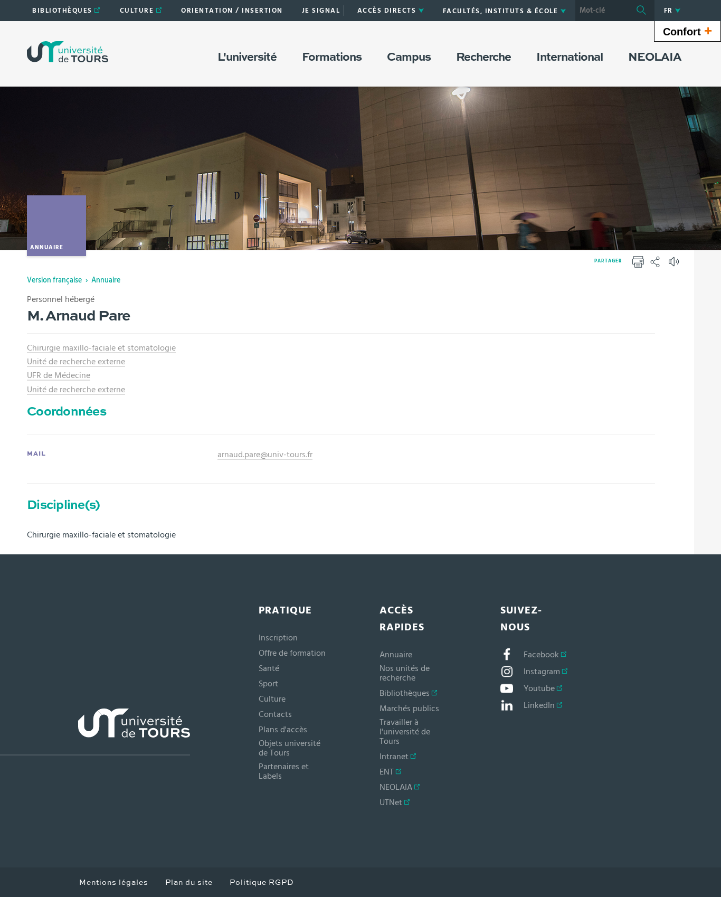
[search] (601, 10)
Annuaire (105, 280)
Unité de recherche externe (76, 361)
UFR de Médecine (58, 375)
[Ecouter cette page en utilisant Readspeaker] (675, 265)
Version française (54, 280)
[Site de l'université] (95, 732)
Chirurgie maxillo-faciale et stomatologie (101, 348)
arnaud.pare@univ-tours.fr (264, 454)
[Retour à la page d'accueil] (67, 51)
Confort (687, 31)
